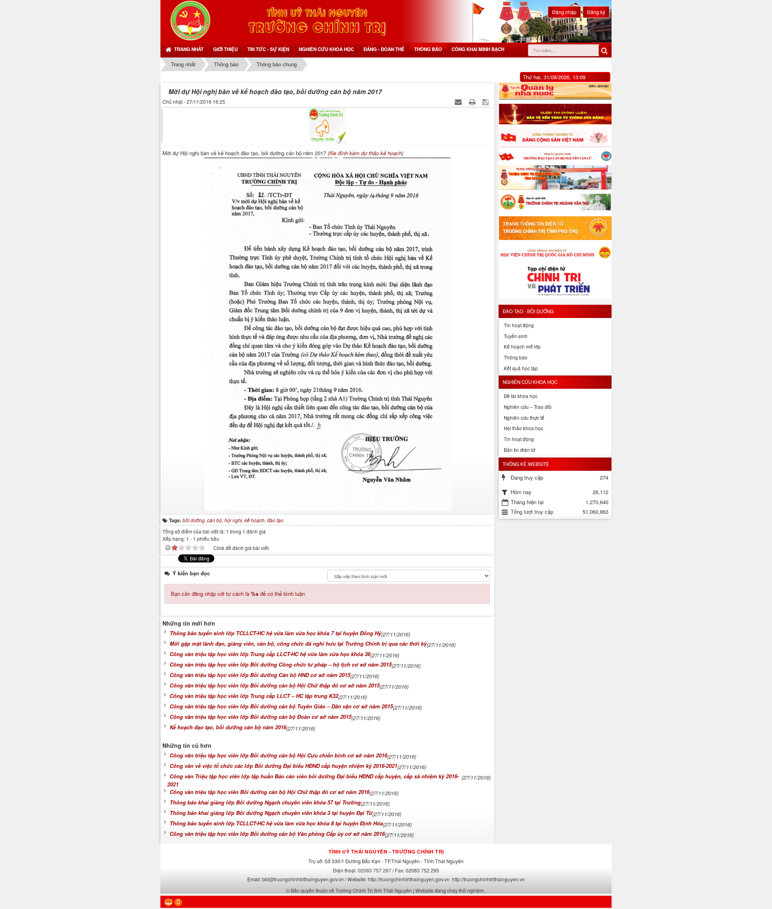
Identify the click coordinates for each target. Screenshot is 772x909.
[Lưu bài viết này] (486, 101)
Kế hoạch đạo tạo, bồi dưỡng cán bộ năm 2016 (228, 727)
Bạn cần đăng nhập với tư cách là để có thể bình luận (238, 593)
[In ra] (473, 101)
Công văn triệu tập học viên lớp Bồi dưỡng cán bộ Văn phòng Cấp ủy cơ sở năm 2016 (277, 833)
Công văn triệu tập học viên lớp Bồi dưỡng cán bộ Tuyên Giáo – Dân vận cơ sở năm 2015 (281, 706)
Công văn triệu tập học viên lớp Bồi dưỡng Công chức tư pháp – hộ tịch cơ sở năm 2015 (281, 664)
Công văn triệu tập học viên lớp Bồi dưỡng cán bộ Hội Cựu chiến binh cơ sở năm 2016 (278, 755)
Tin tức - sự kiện (268, 49)
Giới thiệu (225, 49)
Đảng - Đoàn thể (383, 49)
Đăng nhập (564, 11)
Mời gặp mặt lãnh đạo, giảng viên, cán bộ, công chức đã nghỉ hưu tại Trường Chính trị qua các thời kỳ (298, 643)
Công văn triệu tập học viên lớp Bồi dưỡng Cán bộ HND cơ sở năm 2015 (260, 675)
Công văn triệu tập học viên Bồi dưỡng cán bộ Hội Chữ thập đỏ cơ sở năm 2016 (270, 792)
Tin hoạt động (519, 325)
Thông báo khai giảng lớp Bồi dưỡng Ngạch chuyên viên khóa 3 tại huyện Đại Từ (271, 813)
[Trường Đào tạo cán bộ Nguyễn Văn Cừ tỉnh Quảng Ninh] (555, 156)
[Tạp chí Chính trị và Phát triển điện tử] (555, 282)
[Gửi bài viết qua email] (459, 101)
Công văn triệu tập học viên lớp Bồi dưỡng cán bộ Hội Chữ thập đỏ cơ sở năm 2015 (275, 685)
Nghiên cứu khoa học (326, 49)
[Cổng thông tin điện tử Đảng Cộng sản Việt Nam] (555, 138)
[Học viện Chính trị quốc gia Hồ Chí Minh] (555, 252)
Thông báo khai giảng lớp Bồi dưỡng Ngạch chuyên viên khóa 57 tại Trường (265, 802)
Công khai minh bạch (478, 49)
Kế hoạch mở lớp (522, 346)
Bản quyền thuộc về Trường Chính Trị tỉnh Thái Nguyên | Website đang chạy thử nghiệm (387, 890)
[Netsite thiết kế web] (190, 20)
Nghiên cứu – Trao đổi (528, 407)
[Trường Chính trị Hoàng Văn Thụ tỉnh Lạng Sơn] (555, 203)
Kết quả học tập (521, 368)
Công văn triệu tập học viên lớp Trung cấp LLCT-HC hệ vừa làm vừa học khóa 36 (270, 654)
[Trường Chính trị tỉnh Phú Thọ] (555, 228)
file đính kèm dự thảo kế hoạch (365, 153)
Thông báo (428, 49)
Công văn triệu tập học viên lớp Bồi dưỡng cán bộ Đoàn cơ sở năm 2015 (260, 716)
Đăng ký (596, 11)
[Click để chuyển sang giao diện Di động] (178, 902)
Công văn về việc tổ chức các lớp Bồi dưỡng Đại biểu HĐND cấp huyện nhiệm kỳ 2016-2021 (283, 765)
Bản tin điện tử (519, 450)
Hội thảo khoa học (523, 428)
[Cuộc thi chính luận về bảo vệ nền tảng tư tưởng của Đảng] (555, 114)
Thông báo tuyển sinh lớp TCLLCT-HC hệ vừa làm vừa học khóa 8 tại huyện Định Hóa (276, 823)
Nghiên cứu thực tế (524, 417)
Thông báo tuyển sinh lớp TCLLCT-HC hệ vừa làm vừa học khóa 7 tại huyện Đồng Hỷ (275, 633)
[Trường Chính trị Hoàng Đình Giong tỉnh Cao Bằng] (555, 177)
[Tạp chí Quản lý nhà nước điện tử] (555, 91)
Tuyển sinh (516, 336)
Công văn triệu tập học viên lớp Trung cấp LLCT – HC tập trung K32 (254, 696)
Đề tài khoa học (521, 396)
